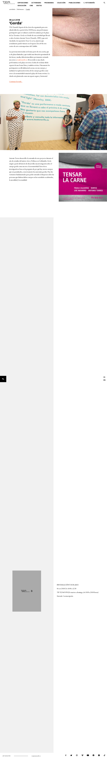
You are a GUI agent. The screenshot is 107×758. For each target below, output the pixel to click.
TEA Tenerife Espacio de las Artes (9, 2)
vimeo (82, 755)
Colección (61, 3)
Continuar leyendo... (15, 81)
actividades (12, 9)
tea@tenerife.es (22, 60)
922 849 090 (7, 756)
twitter (71, 755)
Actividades (36, 3)
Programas (49, 3)
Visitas (39, 5)
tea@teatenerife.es (36, 756)
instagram (77, 755)
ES (104, 377)
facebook (66, 755)
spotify (99, 755)
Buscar (104, 2)
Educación (22, 5)
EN (104, 380)
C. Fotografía (89, 3)
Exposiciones (23, 3)
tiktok (104, 755)
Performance (20, 9)
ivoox (93, 755)
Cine (31, 5)
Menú (3, 379)
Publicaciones (74, 3)
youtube (88, 755)
